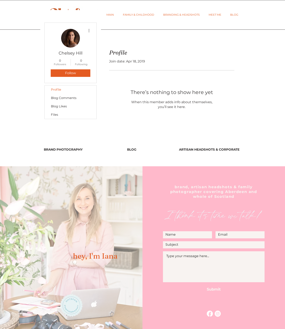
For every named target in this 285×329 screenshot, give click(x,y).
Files (54, 115)
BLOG (131, 149)
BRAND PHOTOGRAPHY (63, 149)
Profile (56, 89)
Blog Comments (63, 98)
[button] (138, 15)
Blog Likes (59, 106)
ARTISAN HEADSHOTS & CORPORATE (209, 149)
